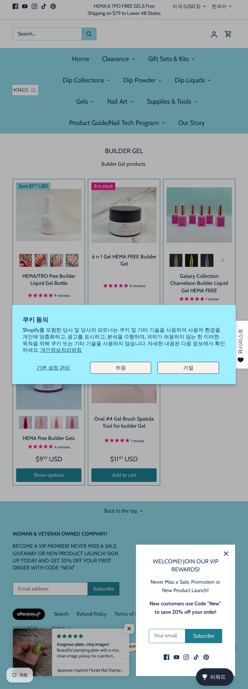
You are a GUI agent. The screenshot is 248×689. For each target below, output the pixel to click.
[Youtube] (176, 657)
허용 (121, 368)
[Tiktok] (196, 657)
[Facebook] (166, 657)
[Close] (226, 554)
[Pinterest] (206, 657)
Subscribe (203, 636)
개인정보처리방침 (61, 350)
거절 (188, 368)
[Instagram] (186, 657)
